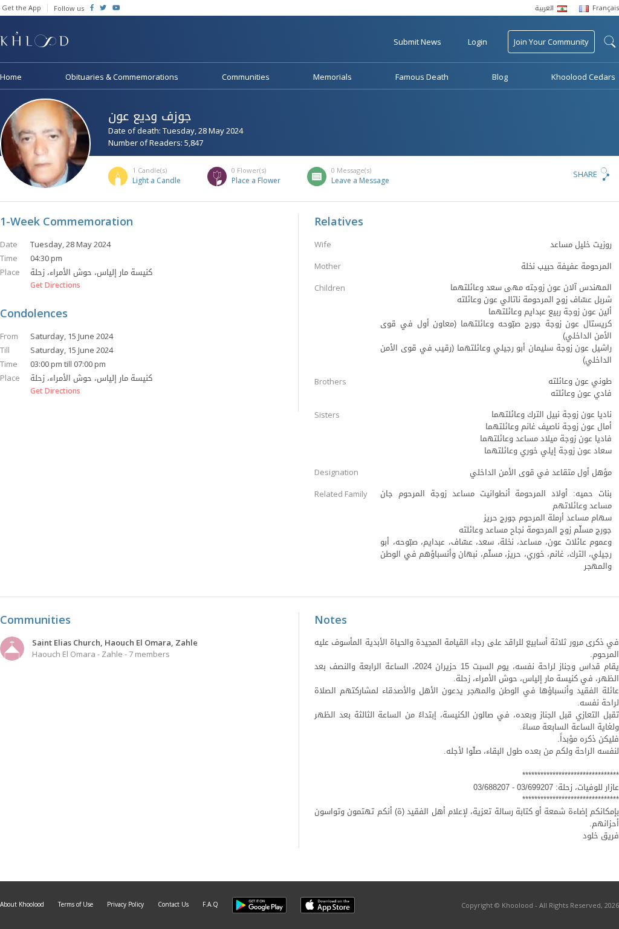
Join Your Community (551, 41)
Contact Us (173, 904)
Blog (500, 76)
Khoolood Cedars (583, 76)
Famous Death (422, 76)
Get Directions (55, 285)
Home (11, 76)
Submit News (417, 41)
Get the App (21, 7)
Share (585, 174)
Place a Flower (256, 180)
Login (477, 41)
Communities (246, 76)
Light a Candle (156, 180)
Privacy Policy (125, 904)
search (610, 42)
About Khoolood (22, 904)
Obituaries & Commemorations (121, 76)
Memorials (332, 76)
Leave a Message (360, 180)
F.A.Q (210, 904)
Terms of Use (75, 904)
